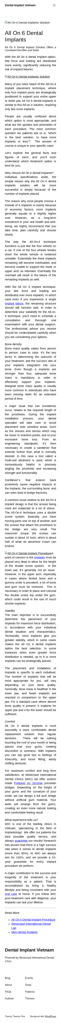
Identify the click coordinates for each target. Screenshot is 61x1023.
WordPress (50, 1016)
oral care (11, 894)
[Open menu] (54, 5)
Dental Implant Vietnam (20, 5)
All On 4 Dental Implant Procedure (33, 919)
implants (39, 557)
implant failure (14, 303)
